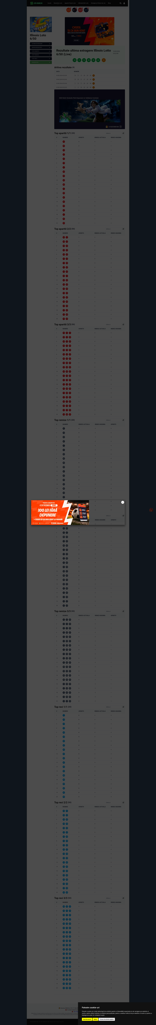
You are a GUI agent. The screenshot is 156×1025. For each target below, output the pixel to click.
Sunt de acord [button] (87, 1019)
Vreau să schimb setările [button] (107, 1019)
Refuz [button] (95, 1019)
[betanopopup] (60, 512)
